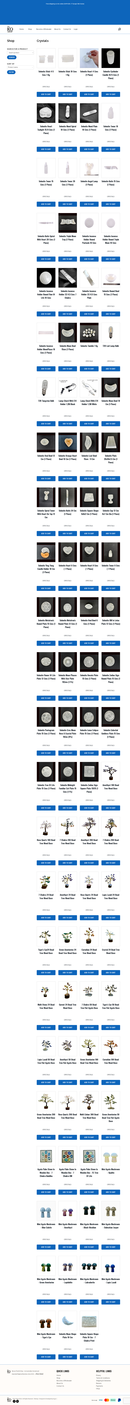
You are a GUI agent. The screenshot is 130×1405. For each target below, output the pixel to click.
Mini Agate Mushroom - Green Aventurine (46, 1280)
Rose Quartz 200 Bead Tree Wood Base (67, 1116)
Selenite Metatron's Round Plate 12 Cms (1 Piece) (67, 623)
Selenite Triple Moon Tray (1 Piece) (67, 238)
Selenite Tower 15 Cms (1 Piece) (46, 183)
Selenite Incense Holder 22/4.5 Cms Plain (89, 294)
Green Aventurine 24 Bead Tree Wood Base (68, 951)
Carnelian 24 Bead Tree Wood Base (89, 951)
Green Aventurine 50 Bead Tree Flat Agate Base (110, 1118)
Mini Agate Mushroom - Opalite (111, 1171)
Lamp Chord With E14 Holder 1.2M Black (68, 402)
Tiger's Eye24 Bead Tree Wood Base (46, 951)
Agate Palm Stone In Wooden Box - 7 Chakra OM (67, 1172)
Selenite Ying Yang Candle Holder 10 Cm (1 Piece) (46, 569)
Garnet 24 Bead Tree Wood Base (67, 1006)
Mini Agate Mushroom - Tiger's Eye (46, 1335)
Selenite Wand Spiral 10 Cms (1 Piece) (67, 128)
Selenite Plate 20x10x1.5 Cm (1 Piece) (110, 459)
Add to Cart (46, 94)
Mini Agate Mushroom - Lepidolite (68, 1280)
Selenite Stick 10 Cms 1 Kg (68, 73)
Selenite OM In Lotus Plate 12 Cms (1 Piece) (110, 622)
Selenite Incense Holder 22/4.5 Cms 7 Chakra (67, 294)
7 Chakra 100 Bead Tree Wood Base (67, 841)
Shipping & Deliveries (103, 1381)
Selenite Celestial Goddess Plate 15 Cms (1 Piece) (110, 733)
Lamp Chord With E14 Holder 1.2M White (89, 402)
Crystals (46, 87)
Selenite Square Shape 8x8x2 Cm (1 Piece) (89, 512)
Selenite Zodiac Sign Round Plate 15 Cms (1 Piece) (110, 678)
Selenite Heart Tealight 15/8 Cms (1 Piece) (46, 129)
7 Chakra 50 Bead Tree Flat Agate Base (89, 1006)
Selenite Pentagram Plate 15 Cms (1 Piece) (46, 732)
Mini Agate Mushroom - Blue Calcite (46, 1226)
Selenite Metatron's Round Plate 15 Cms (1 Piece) (46, 623)
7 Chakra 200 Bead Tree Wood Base (111, 841)
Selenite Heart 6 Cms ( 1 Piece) (68, 567)
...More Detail (39, 1374)
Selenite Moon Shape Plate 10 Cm (67, 1335)
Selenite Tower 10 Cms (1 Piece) (110, 128)
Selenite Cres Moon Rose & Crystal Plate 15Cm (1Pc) (67, 733)
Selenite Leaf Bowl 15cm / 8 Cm (89, 457)
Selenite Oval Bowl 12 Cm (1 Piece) (46, 457)
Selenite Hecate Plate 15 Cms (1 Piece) (89, 677)
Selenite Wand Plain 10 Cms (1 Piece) (89, 128)
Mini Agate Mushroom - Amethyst (68, 1226)
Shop (30, 29)
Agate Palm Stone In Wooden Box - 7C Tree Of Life (89, 1172)
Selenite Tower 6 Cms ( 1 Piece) (111, 567)
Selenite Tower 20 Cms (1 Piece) (67, 183)
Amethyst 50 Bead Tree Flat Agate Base (67, 1061)
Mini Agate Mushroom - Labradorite (89, 1280)
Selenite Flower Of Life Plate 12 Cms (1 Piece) (46, 677)
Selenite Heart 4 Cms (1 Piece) (89, 73)
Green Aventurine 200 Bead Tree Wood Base (46, 1116)
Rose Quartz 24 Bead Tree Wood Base (89, 896)
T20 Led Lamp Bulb (111, 345)
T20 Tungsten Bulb (46, 400)
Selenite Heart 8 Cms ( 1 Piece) (89, 567)
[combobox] (20, 53)
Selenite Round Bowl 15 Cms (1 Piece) (110, 292)
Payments (99, 1386)
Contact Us (67, 29)
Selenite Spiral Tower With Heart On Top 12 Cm (46, 514)
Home (21, 29)
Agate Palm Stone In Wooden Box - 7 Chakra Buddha (46, 1172)
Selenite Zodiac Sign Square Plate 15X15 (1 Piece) (89, 788)
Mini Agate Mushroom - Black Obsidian (89, 1226)
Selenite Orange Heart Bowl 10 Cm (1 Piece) (67, 457)
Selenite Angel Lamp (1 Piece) (89, 183)
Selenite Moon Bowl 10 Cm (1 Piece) (111, 402)
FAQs (98, 1389)
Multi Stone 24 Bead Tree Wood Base (46, 1006)
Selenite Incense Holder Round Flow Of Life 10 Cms (46, 294)
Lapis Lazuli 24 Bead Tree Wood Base (110, 896)
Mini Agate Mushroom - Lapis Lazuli (111, 1280)
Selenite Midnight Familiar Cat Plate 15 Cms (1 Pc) (67, 788)
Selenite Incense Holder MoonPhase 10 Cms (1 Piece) (46, 349)
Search (12, 57)
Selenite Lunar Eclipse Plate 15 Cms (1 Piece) (89, 732)
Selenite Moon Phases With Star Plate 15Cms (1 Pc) (68, 678)
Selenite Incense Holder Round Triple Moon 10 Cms (111, 239)
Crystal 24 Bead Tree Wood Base (111, 951)
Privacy (98, 1375)
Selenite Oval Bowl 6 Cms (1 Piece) (89, 622)
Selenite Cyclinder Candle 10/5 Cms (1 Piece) (111, 75)
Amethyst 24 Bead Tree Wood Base (67, 896)
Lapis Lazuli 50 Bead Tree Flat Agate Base (46, 1061)
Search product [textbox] (14, 53)
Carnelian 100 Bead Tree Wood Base (111, 1061)
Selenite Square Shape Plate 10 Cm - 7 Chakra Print (89, 1337)
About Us (57, 29)
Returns (98, 1383)
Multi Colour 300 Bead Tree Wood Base (89, 1116)
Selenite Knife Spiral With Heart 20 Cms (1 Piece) (46, 239)
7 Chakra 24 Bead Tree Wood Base (46, 896)
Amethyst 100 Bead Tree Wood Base (111, 786)
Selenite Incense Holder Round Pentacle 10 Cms (89, 239)
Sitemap (36, 1398)
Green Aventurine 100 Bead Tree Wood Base (89, 1061)
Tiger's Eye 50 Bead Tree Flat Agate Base (110, 1006)
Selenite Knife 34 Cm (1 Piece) (67, 512)
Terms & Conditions (103, 1378)
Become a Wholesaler (43, 29)
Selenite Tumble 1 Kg (89, 345)
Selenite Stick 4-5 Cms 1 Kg (46, 73)
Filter (11, 72)
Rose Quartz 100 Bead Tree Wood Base (46, 841)
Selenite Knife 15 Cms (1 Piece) (111, 183)
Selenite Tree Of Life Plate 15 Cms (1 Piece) (46, 786)
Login (76, 29)
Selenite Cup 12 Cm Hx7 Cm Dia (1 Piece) (110, 512)
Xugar (54, 1398)
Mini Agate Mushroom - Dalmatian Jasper (111, 1226)
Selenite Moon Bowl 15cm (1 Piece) (68, 347)
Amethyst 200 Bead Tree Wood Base (89, 841)
